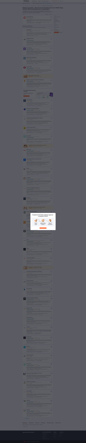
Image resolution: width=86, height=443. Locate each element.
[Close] (55, 214)
